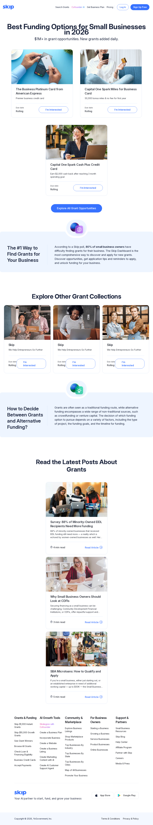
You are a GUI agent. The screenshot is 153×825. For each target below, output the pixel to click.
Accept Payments (22, 765)
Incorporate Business (50, 738)
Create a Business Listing (48, 750)
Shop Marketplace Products (74, 738)
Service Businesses (100, 739)
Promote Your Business (76, 775)
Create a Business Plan (51, 732)
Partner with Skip (124, 752)
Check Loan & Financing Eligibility (23, 753)
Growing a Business (100, 733)
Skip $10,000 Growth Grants (24, 734)
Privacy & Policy (131, 818)
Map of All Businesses (75, 770)
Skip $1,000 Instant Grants (23, 725)
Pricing (110, 7)
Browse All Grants (22, 746)
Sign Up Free (140, 7)
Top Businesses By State (74, 755)
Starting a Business (99, 728)
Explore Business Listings (73, 730)
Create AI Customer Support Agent (49, 767)
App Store (105, 795)
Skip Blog (120, 736)
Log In (123, 7)
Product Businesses (100, 744)
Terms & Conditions (110, 818)
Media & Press (123, 763)
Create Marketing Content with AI (48, 758)
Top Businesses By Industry (74, 746)
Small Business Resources (123, 730)
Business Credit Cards (25, 760)
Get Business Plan (95, 7)
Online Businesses (99, 749)
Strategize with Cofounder (47, 725)
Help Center (121, 742)
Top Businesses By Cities (74, 763)
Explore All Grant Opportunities (76, 208)
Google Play (129, 795)
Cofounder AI (78, 7)
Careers (119, 758)
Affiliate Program (124, 747)
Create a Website (48, 743)
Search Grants (62, 7)
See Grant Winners (23, 741)
